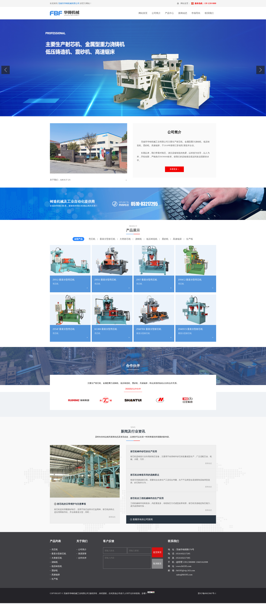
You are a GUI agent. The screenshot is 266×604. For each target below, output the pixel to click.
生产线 (189, 239)
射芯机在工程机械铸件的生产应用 (147, 498)
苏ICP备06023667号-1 (207, 593)
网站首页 (184, 3)
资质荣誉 (82, 554)
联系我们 (209, 13)
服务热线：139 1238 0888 (205, 3)
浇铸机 (138, 239)
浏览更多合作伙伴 (133, 389)
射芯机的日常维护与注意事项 (71, 504)
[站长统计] (151, 592)
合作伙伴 (82, 558)
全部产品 (78, 239)
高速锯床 (177, 239)
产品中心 (169, 13)
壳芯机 (92, 239)
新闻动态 (182, 13)
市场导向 (195, 13)
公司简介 (156, 13)
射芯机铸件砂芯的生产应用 (143, 451)
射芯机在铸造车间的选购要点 (144, 475)
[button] (260, 70)
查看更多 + (174, 169)
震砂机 (165, 239)
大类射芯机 (125, 239)
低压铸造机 (151, 239)
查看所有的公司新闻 (143, 519)
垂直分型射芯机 (107, 239)
